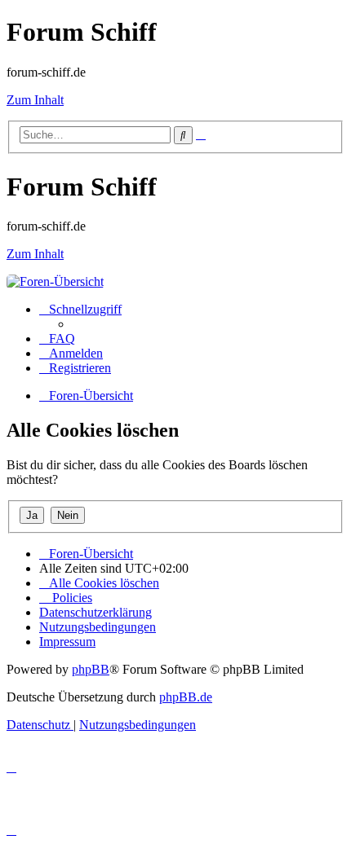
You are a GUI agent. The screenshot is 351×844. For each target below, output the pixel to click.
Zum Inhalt (35, 100)
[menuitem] (57, 338)
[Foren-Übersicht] (55, 281)
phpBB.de (185, 697)
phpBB (90, 669)
